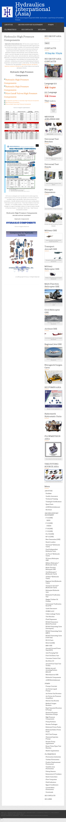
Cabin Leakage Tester (53, 614)
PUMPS (51, 25)
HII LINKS (42, 29)
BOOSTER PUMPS (31, 812)
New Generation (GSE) (53, 539)
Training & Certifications (54, 501)
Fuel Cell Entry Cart (52, 655)
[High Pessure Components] (21, 168)
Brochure (49, 510)
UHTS (48, 520)
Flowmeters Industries (53, 757)
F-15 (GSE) (49, 523)
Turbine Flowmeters (52, 759)
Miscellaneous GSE (52, 674)
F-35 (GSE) (49, 531)
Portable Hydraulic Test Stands (29, 64)
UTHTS (48, 526)
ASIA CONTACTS (55, 812)
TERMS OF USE (11, 814)
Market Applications (52, 751)
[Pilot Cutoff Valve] (21, 95)
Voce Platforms (43, 815)
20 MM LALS (50, 611)
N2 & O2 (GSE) (50, 643)
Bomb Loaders (51, 542)
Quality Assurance (52, 496)
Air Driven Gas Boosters (53, 693)
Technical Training (52, 499)
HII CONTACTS (27, 29)
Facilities (49, 493)
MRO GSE (49, 645)
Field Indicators (51, 782)
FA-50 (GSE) (50, 534)
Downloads (49, 792)
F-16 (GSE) (49, 518)
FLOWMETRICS (10, 29)
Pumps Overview (51, 686)
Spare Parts (49, 504)
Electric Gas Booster (52, 701)
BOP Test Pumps (51, 734)
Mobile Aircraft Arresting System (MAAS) (51, 670)
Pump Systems (51, 721)
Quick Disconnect (51, 608)
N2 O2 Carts (49, 640)
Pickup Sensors (51, 771)
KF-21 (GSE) (50, 536)
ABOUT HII (8, 25)
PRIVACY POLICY (20, 814)
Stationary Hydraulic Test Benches (13, 66)
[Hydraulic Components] (21, 251)
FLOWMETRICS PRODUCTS (43, 812)
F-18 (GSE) (49, 528)
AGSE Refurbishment (53, 507)
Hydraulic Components (53, 677)
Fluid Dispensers (51, 619)
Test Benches (50, 616)
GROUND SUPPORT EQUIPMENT (30, 25)
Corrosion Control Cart (53, 658)
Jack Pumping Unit (52, 653)
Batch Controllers (51, 777)
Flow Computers (51, 779)
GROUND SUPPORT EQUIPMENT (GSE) (16, 812)
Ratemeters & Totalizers (54, 774)
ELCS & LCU (50, 661)
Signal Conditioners (52, 785)
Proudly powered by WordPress (10, 815)
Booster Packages (51, 724)
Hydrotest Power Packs (53, 727)
